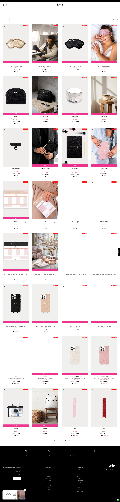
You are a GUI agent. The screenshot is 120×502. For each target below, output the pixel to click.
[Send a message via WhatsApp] (117, 499)
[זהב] (15, 175)
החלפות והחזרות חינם (48, 469)
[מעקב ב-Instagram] (113, 470)
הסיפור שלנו (49, 476)
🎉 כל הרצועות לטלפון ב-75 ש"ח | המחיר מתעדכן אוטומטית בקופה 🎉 (60, 1)
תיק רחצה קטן (45, 376)
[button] (25, 490)
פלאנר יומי (45, 221)
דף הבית (115, 11)
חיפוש (82, 493)
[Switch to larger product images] (117, 19)
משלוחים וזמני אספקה (48, 467)
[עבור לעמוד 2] (50, 440)
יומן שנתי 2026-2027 (104, 168)
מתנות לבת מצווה (80, 478)
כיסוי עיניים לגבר (74, 64)
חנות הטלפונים (82, 8)
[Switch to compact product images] (113, 19)
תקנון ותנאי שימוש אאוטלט (47, 485)
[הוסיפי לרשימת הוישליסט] (93, 26)
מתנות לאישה (81, 472)
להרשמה (17, 478)
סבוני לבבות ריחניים (104, 116)
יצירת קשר (50, 474)
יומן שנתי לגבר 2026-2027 (45, 168)
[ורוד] (104, 71)
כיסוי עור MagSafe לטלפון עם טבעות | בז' (45, 324)
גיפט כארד (37, 8)
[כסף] (17, 175)
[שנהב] (46, 331)
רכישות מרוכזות (49, 489)
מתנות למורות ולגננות (79, 476)
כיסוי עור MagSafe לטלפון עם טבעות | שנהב (75, 376)
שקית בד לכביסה (45, 428)
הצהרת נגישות (49, 487)
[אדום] (14, 383)
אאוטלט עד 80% (80, 491)
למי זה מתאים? (49, 478)
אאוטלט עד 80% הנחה (46, 8)
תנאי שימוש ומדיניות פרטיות (47, 482)
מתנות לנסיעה (80, 480)
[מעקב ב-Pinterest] (110, 470)
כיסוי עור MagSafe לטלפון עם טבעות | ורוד (104, 376)
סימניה (16, 376)
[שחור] (102, 71)
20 (54, 440)
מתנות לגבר (81, 474)
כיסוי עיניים (104, 64)
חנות (112, 11)
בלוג (51, 491)
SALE (54, 8)
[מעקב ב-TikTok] (106, 470)
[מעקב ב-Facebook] (115, 470)
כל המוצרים (108, 11)
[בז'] (105, 71)
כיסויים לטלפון (80, 467)
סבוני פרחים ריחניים (75, 116)
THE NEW (59, 8)
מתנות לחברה (80, 489)
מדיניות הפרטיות (18, 471)
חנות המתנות (66, 8)
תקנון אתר (50, 480)
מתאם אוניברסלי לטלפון (16, 168)
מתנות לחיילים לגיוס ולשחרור (78, 485)
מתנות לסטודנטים (80, 487)
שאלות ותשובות (49, 472)
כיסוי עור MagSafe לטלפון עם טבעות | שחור (16, 324)
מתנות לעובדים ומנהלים (79, 482)
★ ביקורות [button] (118, 252)
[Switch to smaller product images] (115, 19)
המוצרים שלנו (74, 8)
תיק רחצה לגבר (45, 116)
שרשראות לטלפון (80, 469)
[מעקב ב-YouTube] (108, 470)
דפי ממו (104, 324)
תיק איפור (15, 116)
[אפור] (15, 383)
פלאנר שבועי (16, 221)
